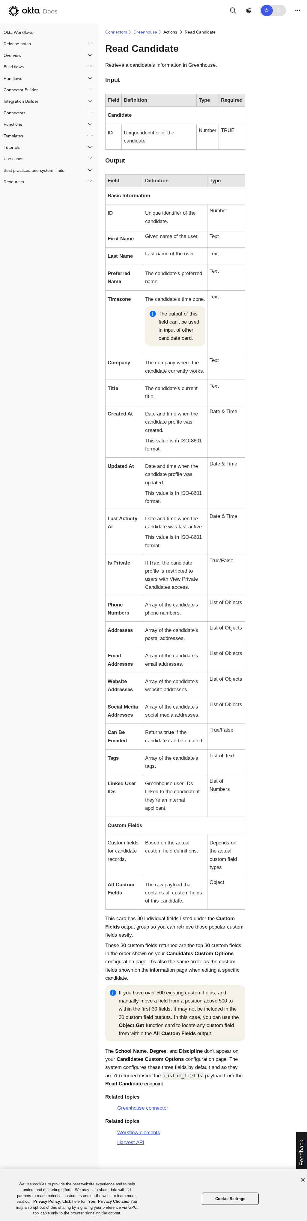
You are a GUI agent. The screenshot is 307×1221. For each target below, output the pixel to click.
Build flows (14, 66)
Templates (13, 136)
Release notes (17, 43)
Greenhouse (145, 32)
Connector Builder (21, 89)
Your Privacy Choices (108, 1201)
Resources (14, 181)
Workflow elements (138, 1132)
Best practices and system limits (34, 170)
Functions (13, 124)
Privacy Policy (46, 1201)
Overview (12, 55)
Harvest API (130, 1142)
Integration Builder (21, 101)
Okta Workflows (18, 32)
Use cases (13, 158)
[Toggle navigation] (297, 10)
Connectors (14, 112)
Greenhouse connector (142, 1108)
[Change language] (249, 10)
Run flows (13, 78)
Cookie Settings (230, 1198)
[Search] (233, 10)
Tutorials (12, 147)
